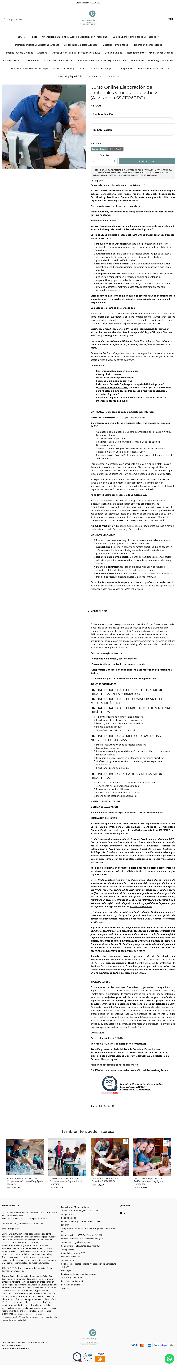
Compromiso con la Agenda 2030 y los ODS (81, 1246)
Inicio (34, 36)
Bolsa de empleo (68, 1217)
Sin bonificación (116, 149)
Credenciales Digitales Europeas (80, 44)
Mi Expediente (31, 60)
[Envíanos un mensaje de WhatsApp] (169, 1359)
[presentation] (7, 1164)
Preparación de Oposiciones (147, 44)
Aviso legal (66, 1270)
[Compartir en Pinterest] (109, 1106)
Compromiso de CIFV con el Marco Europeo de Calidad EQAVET (88, 1230)
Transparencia (125, 68)
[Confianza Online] (77, 1357)
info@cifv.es (102, 507)
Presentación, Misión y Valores (75, 1207)
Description (97, 180)
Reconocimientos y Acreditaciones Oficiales (150, 52)
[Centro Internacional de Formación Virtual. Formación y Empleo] (88, 19)
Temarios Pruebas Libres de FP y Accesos (25, 52)
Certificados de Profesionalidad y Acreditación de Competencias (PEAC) (88, 1265)
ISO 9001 (65, 1225)
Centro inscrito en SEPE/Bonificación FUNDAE (81, 1235)
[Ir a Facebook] (121, 1213)
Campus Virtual (11, 60)
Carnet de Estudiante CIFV (58, 60)
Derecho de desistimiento (72, 1281)
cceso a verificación (142, 906)
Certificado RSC (68, 1260)
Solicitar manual (95, 76)
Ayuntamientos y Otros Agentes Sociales (152, 60)
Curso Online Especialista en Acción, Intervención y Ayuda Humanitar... (148, 1181)
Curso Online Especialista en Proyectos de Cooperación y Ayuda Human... (25, 1181)
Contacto (114, 76)
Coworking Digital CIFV (70, 76)
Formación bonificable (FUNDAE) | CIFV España (101, 60)
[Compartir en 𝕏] (104, 1106)
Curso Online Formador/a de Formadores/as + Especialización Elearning (66, 1181)
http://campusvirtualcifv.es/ (141, 631)
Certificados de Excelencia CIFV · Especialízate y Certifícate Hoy (41, 68)
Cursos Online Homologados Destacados (134, 36)
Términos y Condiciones (72, 1277)
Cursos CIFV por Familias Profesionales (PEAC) (76, 52)
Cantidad (105, 155)
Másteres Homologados (115, 44)
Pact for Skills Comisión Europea (96, 68)
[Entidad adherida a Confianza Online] (94, 1357)
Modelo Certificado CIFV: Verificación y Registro (82, 1238)
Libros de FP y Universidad (151, 68)
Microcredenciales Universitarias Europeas (37, 44)
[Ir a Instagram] (124, 1213)
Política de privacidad (70, 1284)
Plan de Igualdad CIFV (70, 1256)
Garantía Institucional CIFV (73, 1253)
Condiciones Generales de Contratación (79, 1274)
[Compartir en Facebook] (100, 1106)
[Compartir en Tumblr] (113, 1106)
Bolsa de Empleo (113, 52)
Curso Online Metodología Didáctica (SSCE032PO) (105, 1180)
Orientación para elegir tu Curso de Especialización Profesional (75, 36)
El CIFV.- (22, 36)
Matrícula (96, 143)
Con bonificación (99, 149)
